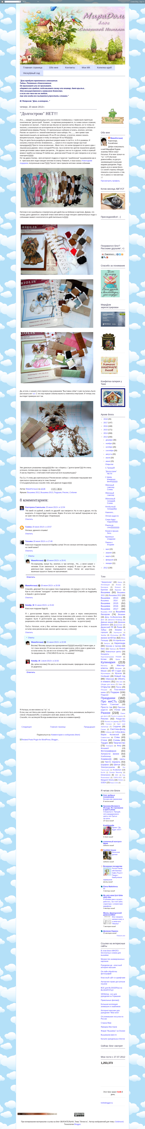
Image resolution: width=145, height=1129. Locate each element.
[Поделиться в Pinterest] (61, 489)
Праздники (108, 698)
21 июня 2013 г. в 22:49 (56, 642)
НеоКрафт (105, 676)
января (109, 563)
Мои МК (86, 67)
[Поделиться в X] (56, 489)
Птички (117, 710)
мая (107, 549)
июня (108, 461)
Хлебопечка (106, 756)
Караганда (119, 643)
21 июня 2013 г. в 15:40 (44, 605)
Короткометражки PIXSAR (111, 657)
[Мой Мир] (102, 257)
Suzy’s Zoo (114, 783)
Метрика (118, 668)
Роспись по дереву (112, 721)
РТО (123, 721)
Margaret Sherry (107, 780)
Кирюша (113, 649)
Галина (28, 527)
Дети (102, 620)
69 (104, 889)
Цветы (122, 759)
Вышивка (105, 592)
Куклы (118, 659)
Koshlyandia (108, 825)
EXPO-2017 (118, 777)
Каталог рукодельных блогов (113, 1039)
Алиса (120, 582)
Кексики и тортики (113, 646)
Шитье (117, 764)
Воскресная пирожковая (112, 799)
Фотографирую (108, 751)
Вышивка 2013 (47, 492)
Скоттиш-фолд (117, 729)
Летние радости (112, 516)
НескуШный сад (31, 73)
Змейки (103, 635)
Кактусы (107, 643)
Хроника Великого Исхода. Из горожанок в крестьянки (113, 808)
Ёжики (119, 627)
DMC (116, 775)
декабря (109, 440)
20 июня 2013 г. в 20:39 (50, 585)
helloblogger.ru (107, 1103)
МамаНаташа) (37, 560)
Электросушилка (108, 767)
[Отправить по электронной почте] (52, 489)
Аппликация (105, 585)
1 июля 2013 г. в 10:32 (50, 661)
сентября (110, 451)
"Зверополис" (106, 582)
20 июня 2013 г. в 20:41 (56, 560)
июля (108, 458)
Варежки (118, 590)
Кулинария (108, 662)
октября (109, 447)
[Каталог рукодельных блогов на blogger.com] (109, 373)
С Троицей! (110, 468)
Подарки (114, 692)
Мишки (104, 671)
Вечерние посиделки (112, 866)
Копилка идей (104, 67)
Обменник (110, 679)
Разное (105, 712)
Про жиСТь (109, 701)
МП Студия (116, 671)
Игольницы (114, 635)
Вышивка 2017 (109, 609)
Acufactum (117, 770)
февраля (110, 560)
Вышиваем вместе (109, 1035)
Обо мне (53, 67)
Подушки (58, 492)
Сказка (103, 729)
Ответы (31, 556)
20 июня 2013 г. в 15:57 (42, 527)
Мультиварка (105, 673)
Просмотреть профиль (110, 181)
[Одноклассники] (122, 254)
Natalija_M (29, 605)
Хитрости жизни (110, 754)
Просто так (106, 707)
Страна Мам (106, 1023)
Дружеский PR (107, 627)
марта (108, 556)
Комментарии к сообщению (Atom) (65, 735)
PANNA (120, 780)
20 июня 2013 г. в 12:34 (55, 507)
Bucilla (103, 772)
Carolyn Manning (115, 772)
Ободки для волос (108, 684)
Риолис (65, 492)
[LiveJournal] (105, 257)
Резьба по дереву (117, 716)
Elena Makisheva (110, 887)
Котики (103, 659)
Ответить (29, 519)
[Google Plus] (107, 257)
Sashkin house (109, 850)
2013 (106, 437)
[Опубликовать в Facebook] (59, 489)
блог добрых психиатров (109, 796)
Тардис (104, 743)
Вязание (121, 614)
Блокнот (118, 587)
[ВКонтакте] (117, 254)
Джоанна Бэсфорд (115, 620)
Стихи (104, 740)
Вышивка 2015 (109, 603)
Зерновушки (118, 632)
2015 (106, 430)
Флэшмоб (105, 748)
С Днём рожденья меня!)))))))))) (111, 479)
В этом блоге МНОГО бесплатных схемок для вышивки (111, 953)
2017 (106, 423)
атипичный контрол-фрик (112, 842)
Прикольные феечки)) (110, 1000)
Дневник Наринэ (110, 931)
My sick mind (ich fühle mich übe (113, 896)
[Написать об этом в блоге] (54, 489)
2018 (106, 419)
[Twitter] (120, 254)
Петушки (104, 690)
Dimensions (105, 775)
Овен (120, 684)
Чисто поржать (112, 762)
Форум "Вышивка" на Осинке (113, 1031)
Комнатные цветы (113, 652)
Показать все (121, 936)
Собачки (73, 492)
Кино (103, 649)
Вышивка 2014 (109, 601)
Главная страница (32, 67)
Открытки (109, 464)
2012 (106, 568)
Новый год (119, 676)
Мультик (118, 673)
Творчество (119, 743)
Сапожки (109, 724)
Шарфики (105, 765)
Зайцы (103, 630)
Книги (122, 648)
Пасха (118, 687)
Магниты (104, 665)
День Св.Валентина (113, 617)
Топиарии (109, 746)
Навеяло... (109, 512)
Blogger (77, 1124)
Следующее (27, 727)
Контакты (70, 67)
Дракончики (118, 625)
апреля (109, 553)
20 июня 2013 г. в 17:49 (42, 541)
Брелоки (104, 590)
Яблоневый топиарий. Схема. (110, 501)
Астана (118, 585)
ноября (109, 443)
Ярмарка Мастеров (109, 1027)
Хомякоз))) (106, 759)
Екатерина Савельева (35, 507)
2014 (106, 433)
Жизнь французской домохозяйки (112, 914)
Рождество (120, 719)
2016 (106, 426)
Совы (117, 737)
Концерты (105, 654)
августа (109, 454)
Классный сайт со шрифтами (113, 978)
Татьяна (29, 541)
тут (34, 394)
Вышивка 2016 (109, 606)
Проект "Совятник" (110, 704)
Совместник (105, 737)
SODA (103, 783)
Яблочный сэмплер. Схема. (110, 487)
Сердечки (117, 726)
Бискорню (104, 587)
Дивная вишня (107, 622)
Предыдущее (89, 727)
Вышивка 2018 (106, 612)
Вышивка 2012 (33, 492)
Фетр (119, 746)
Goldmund (119, 1122)
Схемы (116, 740)
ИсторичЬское (119, 640)
